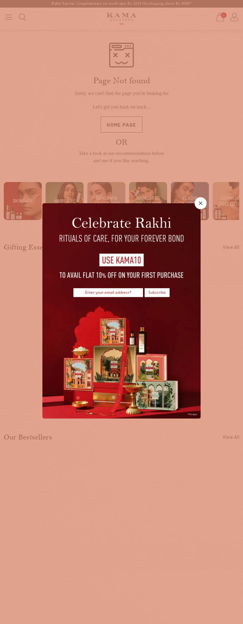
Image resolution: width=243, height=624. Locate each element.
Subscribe (157, 292)
